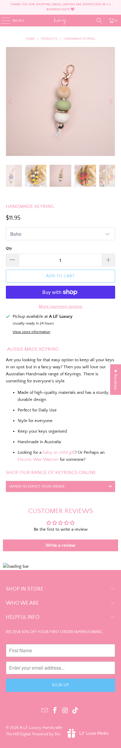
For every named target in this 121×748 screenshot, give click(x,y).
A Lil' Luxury (30, 727)
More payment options (60, 306)
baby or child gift (59, 452)
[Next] (110, 101)
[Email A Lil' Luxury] (45, 711)
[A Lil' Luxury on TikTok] (75, 711)
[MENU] (3, 20)
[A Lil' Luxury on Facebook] (55, 711)
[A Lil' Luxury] (60, 20)
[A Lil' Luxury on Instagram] (65, 711)
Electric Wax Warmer (38, 459)
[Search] (99, 20)
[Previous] (10, 101)
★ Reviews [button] (115, 379)
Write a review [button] (60, 545)
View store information (31, 332)
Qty (9, 248)
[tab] (60, 486)
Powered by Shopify (50, 734)
